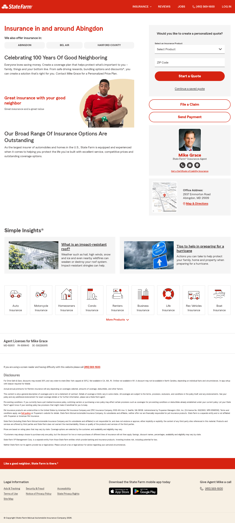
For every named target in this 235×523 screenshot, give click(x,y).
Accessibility (64, 488)
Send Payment (190, 117)
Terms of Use (11, 493)
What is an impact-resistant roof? (84, 247)
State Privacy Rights (68, 493)
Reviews (164, 6)
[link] (17, 6)
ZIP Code (162, 62)
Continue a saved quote (190, 88)
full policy (26, 413)
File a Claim (189, 104)
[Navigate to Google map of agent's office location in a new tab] (197, 165)
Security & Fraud (35, 488)
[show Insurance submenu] (150, 6)
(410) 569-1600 (205, 6)
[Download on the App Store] (120, 491)
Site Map (8, 499)
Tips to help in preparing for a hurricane (200, 249)
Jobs (181, 6)
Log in (226, 6)
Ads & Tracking (12, 488)
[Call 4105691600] (182, 165)
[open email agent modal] (190, 165)
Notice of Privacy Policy (38, 493)
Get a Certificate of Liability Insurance (189, 171)
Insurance (141, 6)
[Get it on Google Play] (145, 491)
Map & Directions (197, 203)
